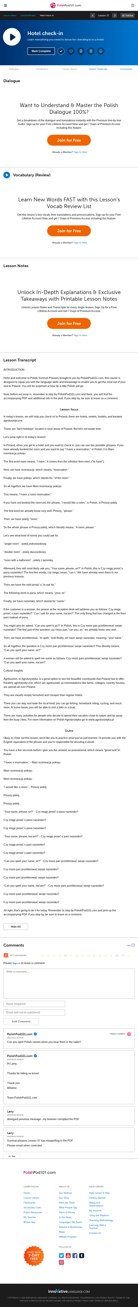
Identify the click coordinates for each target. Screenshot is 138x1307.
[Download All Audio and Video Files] (101, 51)
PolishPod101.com (89, 1298)
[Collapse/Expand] (69, 945)
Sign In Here (80, 152)
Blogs (62, 1231)
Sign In (16, 963)
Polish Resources (33, 1212)
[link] (92, 15)
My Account (95, 1210)
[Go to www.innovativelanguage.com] (69, 1290)
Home (27, 1193)
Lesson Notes (70, 69)
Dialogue (14, 69)
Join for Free (69, 140)
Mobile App (29, 1222)
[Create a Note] (81, 51)
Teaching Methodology (101, 1220)
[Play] (6, 175)
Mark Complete (41, 51)
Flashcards (29, 1202)
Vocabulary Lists (32, 1207)
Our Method (65, 1193)
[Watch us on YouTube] (68, 1255)
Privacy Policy (106, 1298)
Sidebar (129, 15)
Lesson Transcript (98, 69)
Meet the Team (67, 1202)
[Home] (66, 7)
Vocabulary (42, 69)
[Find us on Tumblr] (81, 1255)
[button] (132, 5)
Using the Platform (99, 1215)
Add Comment (21, 1021)
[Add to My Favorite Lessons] (71, 51)
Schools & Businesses (70, 1227)
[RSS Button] (5, 955)
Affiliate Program (68, 1236)
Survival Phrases (28, 15)
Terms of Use (123, 1298)
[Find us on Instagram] (61, 1262)
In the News (65, 1217)
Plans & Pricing (67, 1212)
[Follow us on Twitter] (61, 1255)
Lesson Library (9, 15)
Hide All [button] (16, 926)
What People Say (68, 1207)
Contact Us (95, 1233)
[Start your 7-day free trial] (34, 1256)
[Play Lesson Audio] (12, 37)
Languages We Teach (70, 1222)
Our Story (64, 1197)
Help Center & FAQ (99, 1193)
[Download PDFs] (91, 51)
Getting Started (97, 1197)
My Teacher (30, 1217)
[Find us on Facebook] (75, 1255)
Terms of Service (103, 1301)
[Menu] (5, 5)
